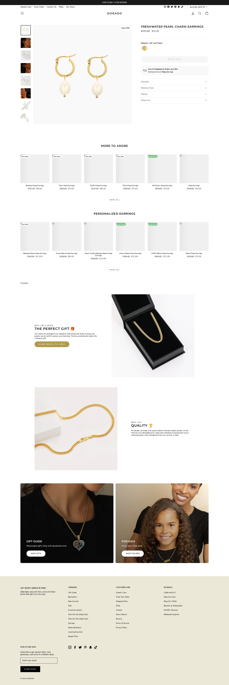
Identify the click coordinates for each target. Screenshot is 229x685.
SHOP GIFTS (36, 554)
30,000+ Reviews (171, 610)
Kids (70, 606)
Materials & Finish (147, 88)
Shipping (144, 94)
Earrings (71, 623)
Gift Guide (72, 592)
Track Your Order (122, 597)
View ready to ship (52, 344)
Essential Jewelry (75, 610)
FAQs (61, 7)
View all (114, 200)
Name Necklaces (75, 627)
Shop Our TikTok (170, 601)
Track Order (39, 7)
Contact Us (51, 7)
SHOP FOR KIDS (133, 554)
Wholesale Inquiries (171, 614)
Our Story (70, 7)
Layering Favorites (75, 632)
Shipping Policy (122, 601)
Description (145, 82)
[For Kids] (162, 523)
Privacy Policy (121, 627)
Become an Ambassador (173, 606)
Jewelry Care (25, 7)
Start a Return (121, 614)
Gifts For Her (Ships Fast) (78, 614)
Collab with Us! (170, 592)
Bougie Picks (73, 636)
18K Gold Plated (144, 48)
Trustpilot (24, 283)
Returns (119, 619)
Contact (119, 610)
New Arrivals (73, 601)
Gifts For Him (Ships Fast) (78, 619)
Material (151, 43)
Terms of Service (122, 623)
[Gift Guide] (66, 523)
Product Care (145, 100)
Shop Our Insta (170, 597)
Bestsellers (72, 597)
